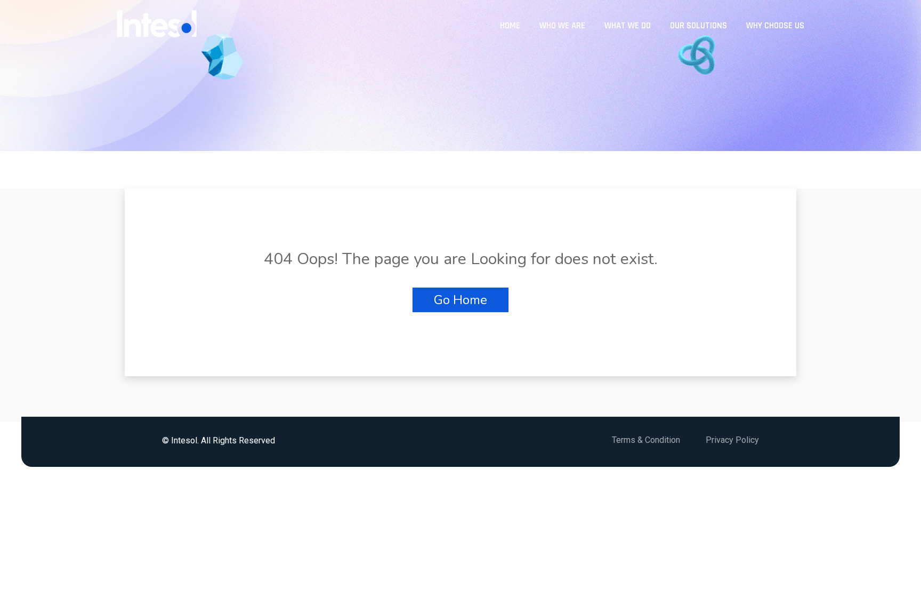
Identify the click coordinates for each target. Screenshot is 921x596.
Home (510, 25)
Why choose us (775, 25)
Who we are (562, 25)
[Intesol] (157, 25)
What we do (627, 25)
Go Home (460, 299)
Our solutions (698, 25)
